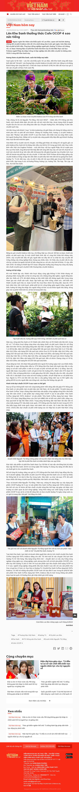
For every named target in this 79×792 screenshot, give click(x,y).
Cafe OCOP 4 (17, 643)
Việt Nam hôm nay (20, 25)
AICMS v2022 (57, 789)
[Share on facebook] (54, 648)
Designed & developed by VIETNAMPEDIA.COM (37, 789)
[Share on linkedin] (62, 648)
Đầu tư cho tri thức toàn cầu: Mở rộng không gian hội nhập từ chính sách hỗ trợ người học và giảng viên (22, 684)
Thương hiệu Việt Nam (27, 635)
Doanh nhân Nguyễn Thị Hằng (55, 639)
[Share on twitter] (59, 648)
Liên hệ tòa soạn (31, 746)
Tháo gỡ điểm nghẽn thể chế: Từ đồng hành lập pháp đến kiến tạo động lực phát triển (55, 684)
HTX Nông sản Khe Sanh (32, 639)
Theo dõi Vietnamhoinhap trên (42, 30)
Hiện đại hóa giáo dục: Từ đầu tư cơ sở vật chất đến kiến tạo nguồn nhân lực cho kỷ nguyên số (55, 665)
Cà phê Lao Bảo (56, 635)
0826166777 (44, 775)
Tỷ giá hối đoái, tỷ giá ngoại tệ (48, 21)
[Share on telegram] (71, 648)
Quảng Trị (42, 635)
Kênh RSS (26, 785)
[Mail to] (67, 648)
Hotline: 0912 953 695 (47, 746)
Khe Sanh (15, 639)
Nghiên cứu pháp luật (17, 14)
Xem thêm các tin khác (37, 701)
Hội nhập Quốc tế (64, 14)
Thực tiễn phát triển (49, 14)
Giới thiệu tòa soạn (64, 746)
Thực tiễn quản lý (34, 14)
